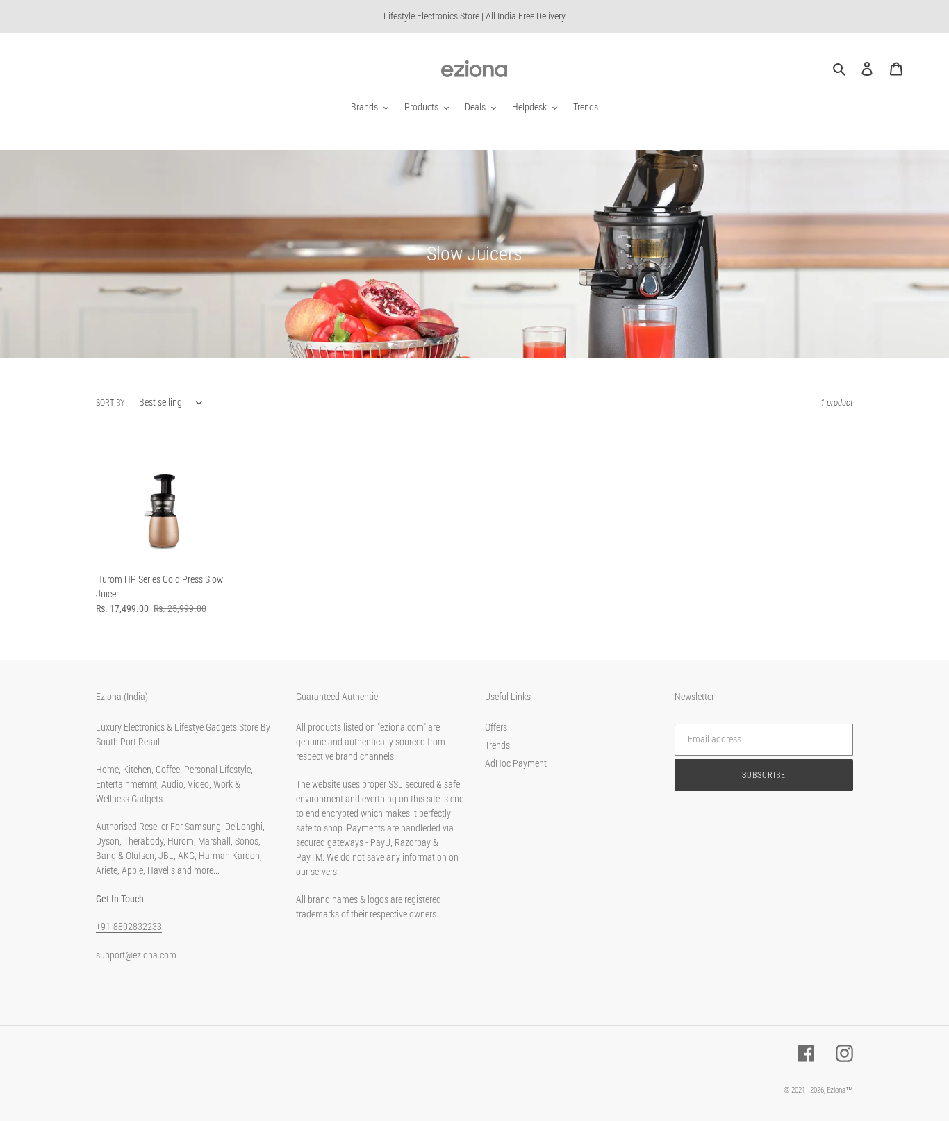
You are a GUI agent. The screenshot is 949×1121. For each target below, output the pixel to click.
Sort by (110, 403)
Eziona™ (840, 1090)
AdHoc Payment (516, 763)
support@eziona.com (136, 955)
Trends (497, 745)
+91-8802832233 (129, 926)
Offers (496, 727)
